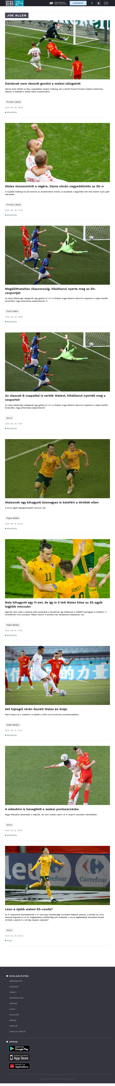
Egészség (14, 987)
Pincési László (13, 102)
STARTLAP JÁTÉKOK (17, 1032)
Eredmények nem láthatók (60, 3)
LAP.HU (12, 1009)
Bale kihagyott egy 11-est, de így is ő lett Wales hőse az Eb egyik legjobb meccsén (54, 604)
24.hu (9, 418)
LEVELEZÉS (14, 1015)
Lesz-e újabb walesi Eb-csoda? (29, 909)
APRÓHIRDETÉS (15, 981)
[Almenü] (106, 3)
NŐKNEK (12, 1020)
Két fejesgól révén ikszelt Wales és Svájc (36, 709)
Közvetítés (12, 112)
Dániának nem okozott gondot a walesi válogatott (43, 83)
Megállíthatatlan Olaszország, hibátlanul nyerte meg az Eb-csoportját (50, 291)
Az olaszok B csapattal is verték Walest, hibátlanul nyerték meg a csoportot (55, 397)
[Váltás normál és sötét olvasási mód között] (92, 3)
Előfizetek (78, 3)
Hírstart (13, 1004)
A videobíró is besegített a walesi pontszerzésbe (42, 809)
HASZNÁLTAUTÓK (16, 998)
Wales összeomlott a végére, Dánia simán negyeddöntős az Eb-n (54, 186)
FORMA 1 (12, 992)
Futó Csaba (12, 311)
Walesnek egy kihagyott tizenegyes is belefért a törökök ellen (52, 502)
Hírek (9, 940)
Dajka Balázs (12, 518)
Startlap (13, 1026)
